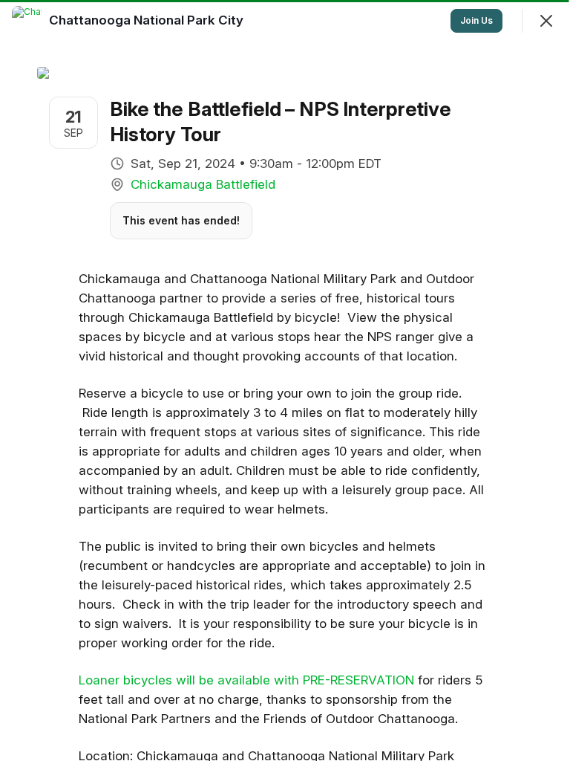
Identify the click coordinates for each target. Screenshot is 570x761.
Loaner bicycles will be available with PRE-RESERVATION (246, 680)
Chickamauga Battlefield (203, 184)
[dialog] (285, 380)
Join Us (476, 20)
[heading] (147, 20)
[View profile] (27, 21)
